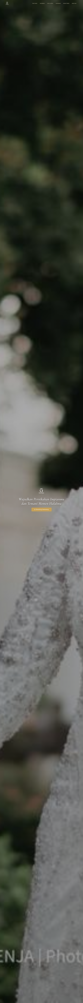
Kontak (74, 3)
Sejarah (42, 3)
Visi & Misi (50, 3)
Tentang (34, 3)
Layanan (58, 3)
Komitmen (66, 3)
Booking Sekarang (42, 509)
